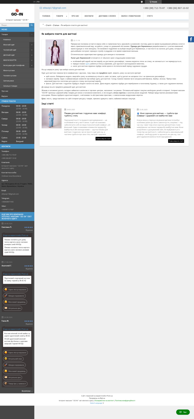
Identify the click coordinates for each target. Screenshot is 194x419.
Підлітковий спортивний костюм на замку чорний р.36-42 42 (17, 279)
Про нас (5, 91)
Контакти (89, 16)
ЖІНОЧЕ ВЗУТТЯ (9, 60)
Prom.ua (110, 396)
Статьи (56, 25)
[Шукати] (31, 25)
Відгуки (5, 96)
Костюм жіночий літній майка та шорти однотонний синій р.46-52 (17, 334)
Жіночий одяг (9, 44)
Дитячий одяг (9, 55)
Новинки (7, 39)
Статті (150, 16)
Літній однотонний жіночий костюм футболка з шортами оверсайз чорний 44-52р (15, 341)
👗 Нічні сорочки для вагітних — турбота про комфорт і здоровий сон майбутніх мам (157, 114)
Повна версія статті (103, 139)
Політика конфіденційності (125, 401)
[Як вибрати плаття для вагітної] (55, 52)
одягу (87, 64)
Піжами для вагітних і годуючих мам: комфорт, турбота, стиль (85, 114)
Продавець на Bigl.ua (97, 398)
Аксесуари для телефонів (13, 65)
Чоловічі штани (9, 75)
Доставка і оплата (107, 16)
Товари (5, 34)
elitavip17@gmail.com (10, 194)
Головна (46, 16)
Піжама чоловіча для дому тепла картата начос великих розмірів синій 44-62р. (16, 242)
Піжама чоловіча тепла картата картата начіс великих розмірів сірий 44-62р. (16, 249)
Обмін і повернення (131, 16)
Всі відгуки (26, 391)
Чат (185, 412)
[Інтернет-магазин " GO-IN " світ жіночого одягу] (17, 12)
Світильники (8, 81)
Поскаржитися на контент (104, 401)
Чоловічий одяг (9, 50)
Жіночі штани (9, 70)
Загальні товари (10, 86)
